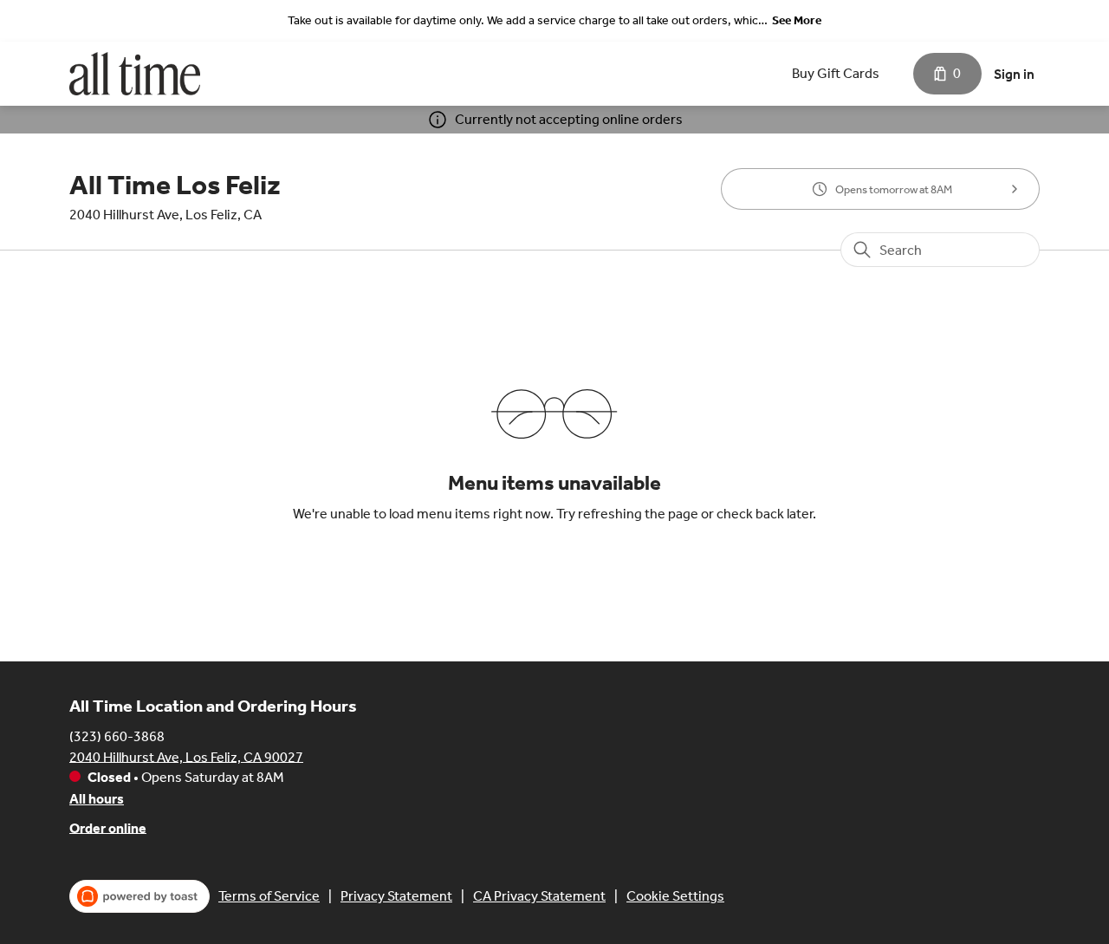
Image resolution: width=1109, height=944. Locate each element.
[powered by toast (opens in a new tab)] (139, 896)
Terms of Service (269, 896)
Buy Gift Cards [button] (835, 73)
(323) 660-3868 (117, 735)
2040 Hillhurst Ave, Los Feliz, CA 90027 (186, 756)
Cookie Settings (675, 896)
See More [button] (796, 20)
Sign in (1014, 74)
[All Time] (134, 73)
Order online (107, 827)
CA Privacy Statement (539, 896)
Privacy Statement (396, 896)
